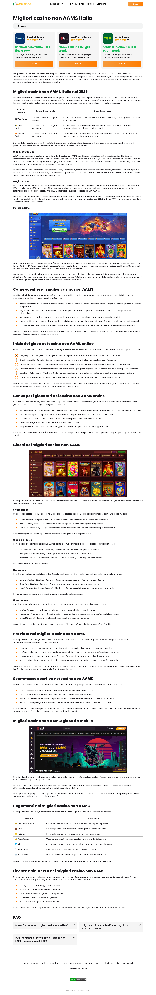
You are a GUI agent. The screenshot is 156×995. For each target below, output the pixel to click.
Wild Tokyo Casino (81, 36)
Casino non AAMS (57, 4)
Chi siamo (108, 963)
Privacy (88, 963)
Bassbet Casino (35, 36)
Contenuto (23, 26)
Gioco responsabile (125, 963)
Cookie (98, 963)
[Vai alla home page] (22, 4)
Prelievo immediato (76, 4)
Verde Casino (122, 36)
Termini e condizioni (78, 968)
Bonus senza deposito (96, 4)
